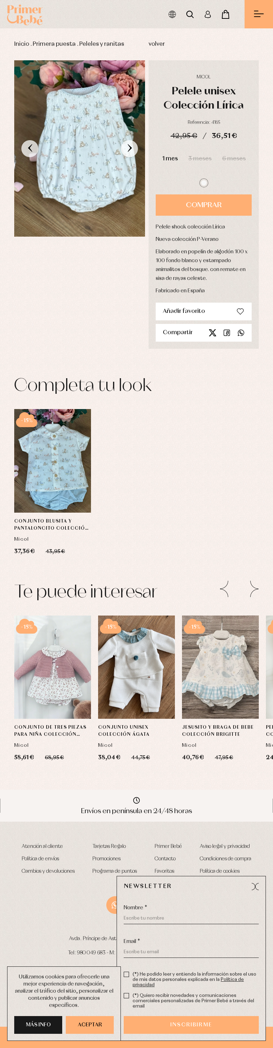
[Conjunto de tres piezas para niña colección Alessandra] (52, 667)
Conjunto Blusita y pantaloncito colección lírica (51, 525)
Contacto (165, 858)
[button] (203, 182)
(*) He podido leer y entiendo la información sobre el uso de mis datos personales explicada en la (194, 979)
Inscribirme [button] (191, 1024)
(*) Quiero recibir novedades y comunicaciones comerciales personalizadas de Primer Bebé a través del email (193, 1001)
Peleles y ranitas (101, 44)
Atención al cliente (42, 846)
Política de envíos (40, 858)
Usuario (207, 14)
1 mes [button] (170, 159)
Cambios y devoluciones (48, 871)
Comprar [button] (204, 205)
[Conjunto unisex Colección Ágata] (136, 667)
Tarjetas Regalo (109, 846)
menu (259, 14)
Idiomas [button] (172, 14)
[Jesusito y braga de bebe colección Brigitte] (220, 667)
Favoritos (164, 871)
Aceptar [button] (90, 1024)
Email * (132, 941)
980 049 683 (91, 952)
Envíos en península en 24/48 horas (136, 811)
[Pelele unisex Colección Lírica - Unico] (79, 148)
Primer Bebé (168, 846)
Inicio (21, 44)
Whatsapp (241, 332)
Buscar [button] (189, 14)
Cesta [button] (225, 14)
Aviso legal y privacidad (225, 846)
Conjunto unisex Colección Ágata (124, 731)
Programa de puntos (114, 871)
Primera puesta (54, 44)
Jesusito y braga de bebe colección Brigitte (218, 731)
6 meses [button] (234, 159)
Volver (157, 44)
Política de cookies (220, 871)
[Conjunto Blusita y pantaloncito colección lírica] (52, 461)
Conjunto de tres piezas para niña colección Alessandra (50, 731)
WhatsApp (115, 905)
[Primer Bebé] (25, 14)
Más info (38, 1024)
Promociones (106, 858)
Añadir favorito (184, 311)
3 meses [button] (200, 159)
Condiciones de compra (225, 858)
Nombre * (135, 907)
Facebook (226, 332)
